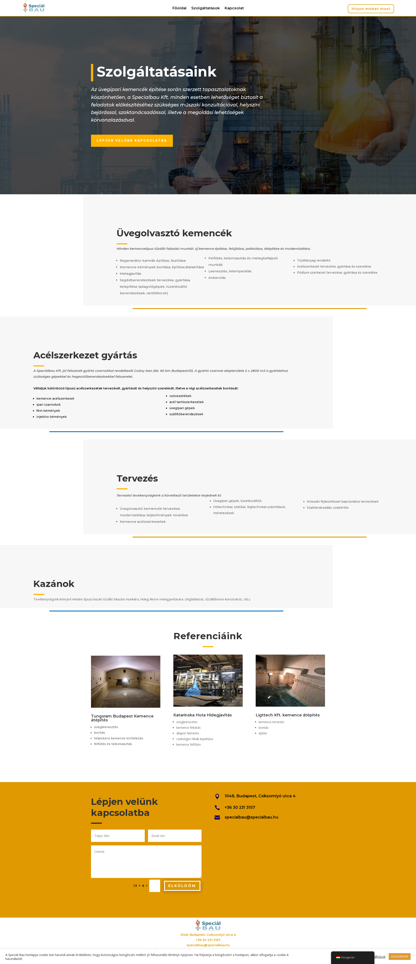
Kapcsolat (234, 8)
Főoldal (179, 8)
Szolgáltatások (205, 8)
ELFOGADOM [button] (399, 956)
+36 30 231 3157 (240, 807)
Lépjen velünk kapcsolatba (132, 140)
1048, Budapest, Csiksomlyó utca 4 (260, 796)
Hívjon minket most (371, 9)
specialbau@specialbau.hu (251, 817)
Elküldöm (182, 886)
